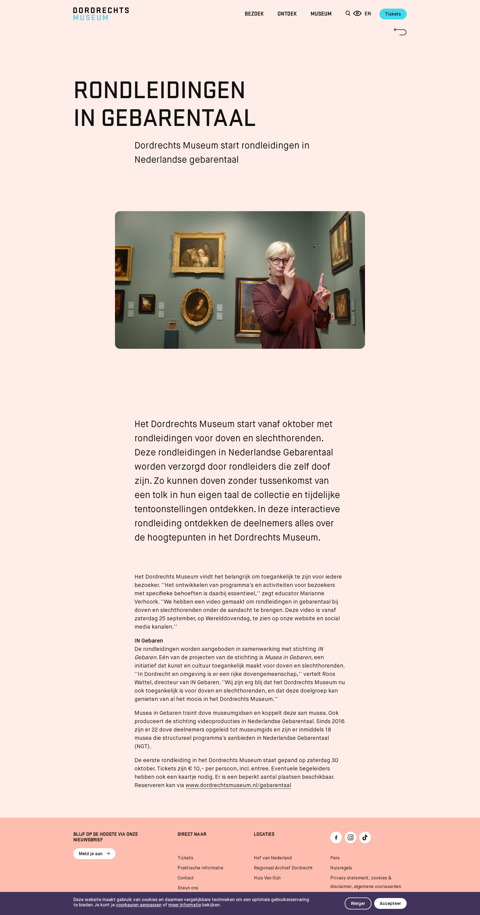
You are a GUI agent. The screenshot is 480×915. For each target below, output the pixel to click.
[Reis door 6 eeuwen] (357, 14)
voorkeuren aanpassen (139, 905)
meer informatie (184, 905)
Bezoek (254, 14)
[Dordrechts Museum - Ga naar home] (123, 14)
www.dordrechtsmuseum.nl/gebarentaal (238, 785)
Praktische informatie (200, 868)
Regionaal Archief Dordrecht (283, 868)
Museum (321, 14)
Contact (186, 878)
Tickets (393, 14)
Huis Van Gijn (267, 878)
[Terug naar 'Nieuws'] (240, 31)
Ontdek (287, 14)
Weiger (358, 904)
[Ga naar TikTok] (365, 837)
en (367, 13)
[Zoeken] (348, 14)
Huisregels (341, 868)
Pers (335, 858)
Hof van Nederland (273, 858)
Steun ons (188, 888)
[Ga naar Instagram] (350, 837)
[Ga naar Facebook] (336, 837)
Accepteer (390, 904)
